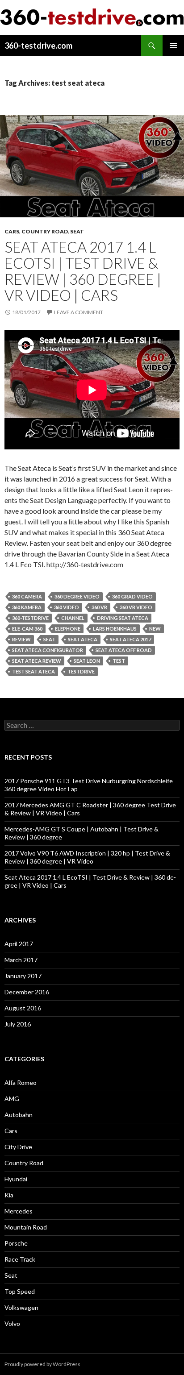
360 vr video (136, 607)
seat (49, 639)
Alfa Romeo (20, 1082)
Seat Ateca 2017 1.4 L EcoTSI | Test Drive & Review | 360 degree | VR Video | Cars (82, 271)
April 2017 (18, 943)
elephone (67, 628)
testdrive (81, 671)
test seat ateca (33, 671)
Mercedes (18, 1211)
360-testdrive (30, 618)
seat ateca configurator (47, 650)
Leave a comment (78, 312)
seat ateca (82, 639)
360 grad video (132, 596)
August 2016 (22, 1008)
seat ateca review (36, 661)
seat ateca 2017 (130, 639)
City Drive (18, 1147)
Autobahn (18, 1114)
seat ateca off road (124, 650)
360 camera (27, 596)
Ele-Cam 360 (27, 628)
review (21, 639)
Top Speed (19, 1291)
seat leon (87, 661)
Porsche (16, 1243)
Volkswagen (21, 1307)
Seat (77, 231)
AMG (11, 1098)
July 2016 (17, 1024)
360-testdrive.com (38, 45)
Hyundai (15, 1179)
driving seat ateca (122, 618)
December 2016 (26, 992)
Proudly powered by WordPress (42, 1364)
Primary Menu (173, 45)
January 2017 (23, 976)
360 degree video (77, 596)
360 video (66, 607)
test (119, 661)
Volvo (12, 1323)
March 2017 (21, 960)
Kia (8, 1195)
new (155, 628)
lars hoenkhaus (115, 628)
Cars (11, 231)
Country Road (44, 231)
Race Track (19, 1259)
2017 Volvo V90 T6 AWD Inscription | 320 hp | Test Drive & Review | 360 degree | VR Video (87, 857)
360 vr (99, 607)
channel (72, 618)
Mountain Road (25, 1227)
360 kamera (27, 607)
